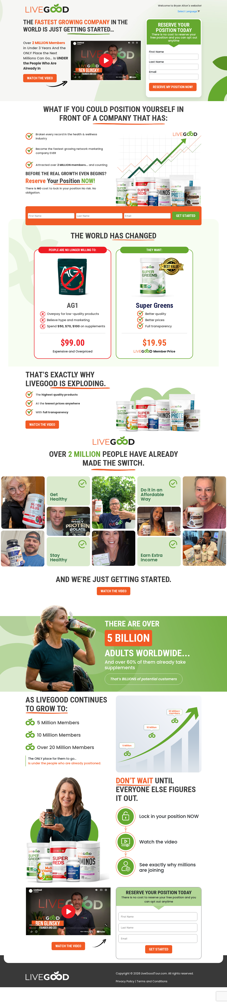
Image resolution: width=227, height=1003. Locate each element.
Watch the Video (40, 78)
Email (152, 72)
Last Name (156, 62)
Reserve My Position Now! (173, 87)
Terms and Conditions (152, 981)
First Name (156, 52)
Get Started (185, 216)
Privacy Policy (125, 981)
